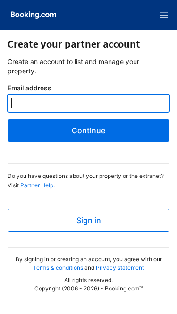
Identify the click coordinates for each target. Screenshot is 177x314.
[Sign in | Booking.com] (33, 15)
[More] (163, 15)
